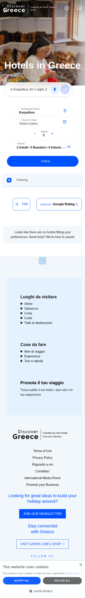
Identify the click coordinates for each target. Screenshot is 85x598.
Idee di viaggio (34, 351)
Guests (21, 143)
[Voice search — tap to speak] (55, 89)
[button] (42, 591)
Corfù (28, 318)
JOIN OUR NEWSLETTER (42, 513)
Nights (44, 131)
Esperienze (32, 356)
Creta (28, 313)
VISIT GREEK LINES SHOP (41, 544)
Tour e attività (33, 361)
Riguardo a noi (42, 464)
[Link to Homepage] (14, 8)
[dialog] (42, 579)
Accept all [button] (21, 580)
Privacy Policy (43, 457)
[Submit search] (65, 89)
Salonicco (31, 308)
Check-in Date (29, 120)
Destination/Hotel (30, 109)
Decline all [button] (62, 580)
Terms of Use (42, 451)
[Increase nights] (52, 133)
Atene (28, 303)
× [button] (80, 564)
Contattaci (42, 471)
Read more (72, 573)
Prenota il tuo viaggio (42, 382)
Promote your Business (42, 484)
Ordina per (46, 204)
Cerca (45, 161)
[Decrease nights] (35, 133)
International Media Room (43, 478)
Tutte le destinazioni (38, 323)
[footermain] (42, 260)
